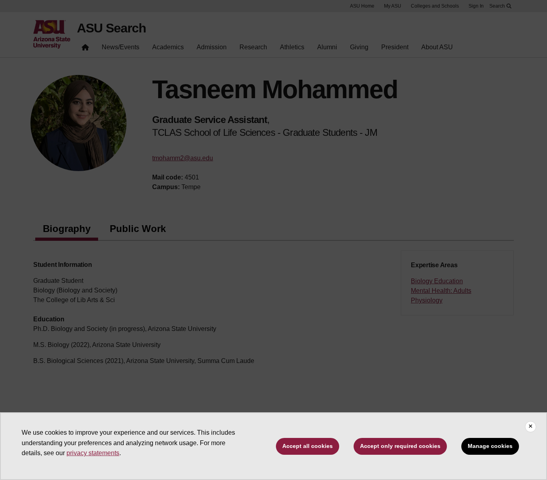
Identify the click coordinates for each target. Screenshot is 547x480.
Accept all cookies (307, 446)
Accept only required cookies (400, 446)
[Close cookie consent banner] (530, 426)
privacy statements (92, 453)
